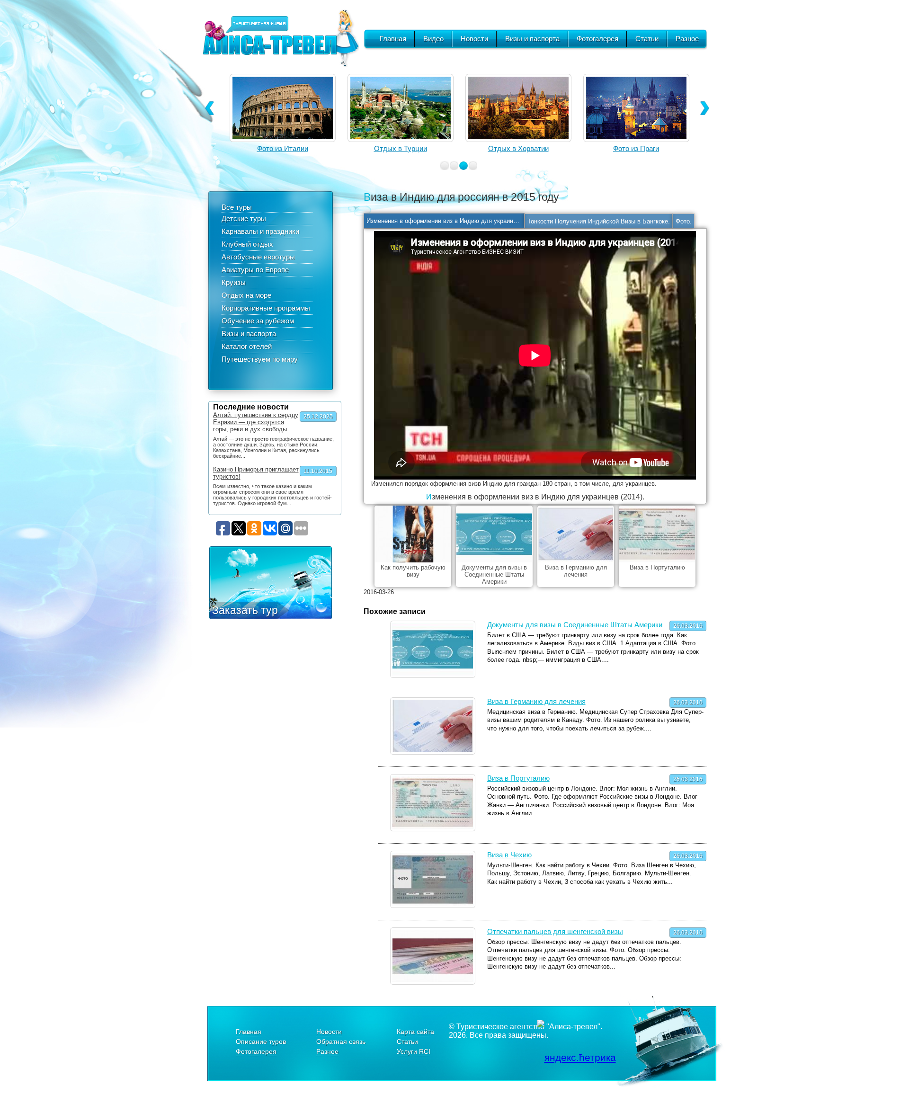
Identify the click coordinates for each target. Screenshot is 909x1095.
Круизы (234, 282)
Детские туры (244, 218)
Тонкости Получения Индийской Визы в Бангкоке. (598, 221)
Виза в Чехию (509, 855)
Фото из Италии (636, 148)
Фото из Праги (518, 148)
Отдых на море (246, 295)
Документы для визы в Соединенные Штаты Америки (494, 574)
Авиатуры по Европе (255, 270)
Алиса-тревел (281, 38)
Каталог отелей (247, 346)
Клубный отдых (247, 244)
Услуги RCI (413, 1051)
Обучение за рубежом (258, 321)
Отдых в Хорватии (400, 148)
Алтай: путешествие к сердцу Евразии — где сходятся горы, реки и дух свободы (255, 422)
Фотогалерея (597, 39)
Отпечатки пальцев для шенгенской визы (555, 931)
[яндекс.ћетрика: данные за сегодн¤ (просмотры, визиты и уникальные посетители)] (576, 1057)
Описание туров (261, 1041)
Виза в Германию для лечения (576, 571)
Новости (474, 39)
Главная (393, 39)
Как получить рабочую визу (413, 571)
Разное (687, 39)
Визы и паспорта (532, 39)
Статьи (647, 39)
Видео (433, 39)
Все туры (237, 207)
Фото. (684, 221)
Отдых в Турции (282, 148)
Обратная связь (340, 1041)
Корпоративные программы (266, 308)
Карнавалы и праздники (260, 231)
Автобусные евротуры (258, 257)
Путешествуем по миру (260, 359)
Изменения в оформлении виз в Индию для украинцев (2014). (445, 220)
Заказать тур (245, 610)
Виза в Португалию (657, 567)
